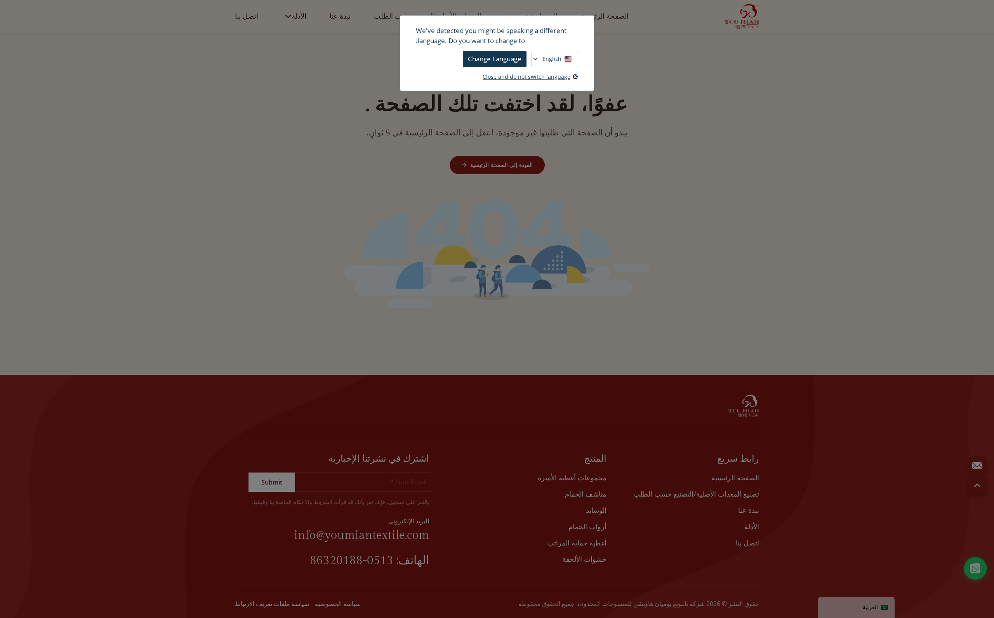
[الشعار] (741, 16)
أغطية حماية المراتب (576, 542)
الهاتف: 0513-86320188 (369, 561)
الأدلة (299, 16)
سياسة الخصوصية (338, 603)
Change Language (494, 58)
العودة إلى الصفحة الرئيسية (501, 164)
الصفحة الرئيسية (605, 16)
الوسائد (596, 510)
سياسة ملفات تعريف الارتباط (272, 603)
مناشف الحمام (585, 494)
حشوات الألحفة (584, 559)
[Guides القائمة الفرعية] (288, 16)
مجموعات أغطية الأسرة (572, 477)
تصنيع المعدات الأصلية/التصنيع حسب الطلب (696, 494)
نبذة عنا (340, 16)
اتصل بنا (246, 16)
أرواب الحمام (587, 526)
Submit (271, 482)
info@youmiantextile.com (361, 535)
